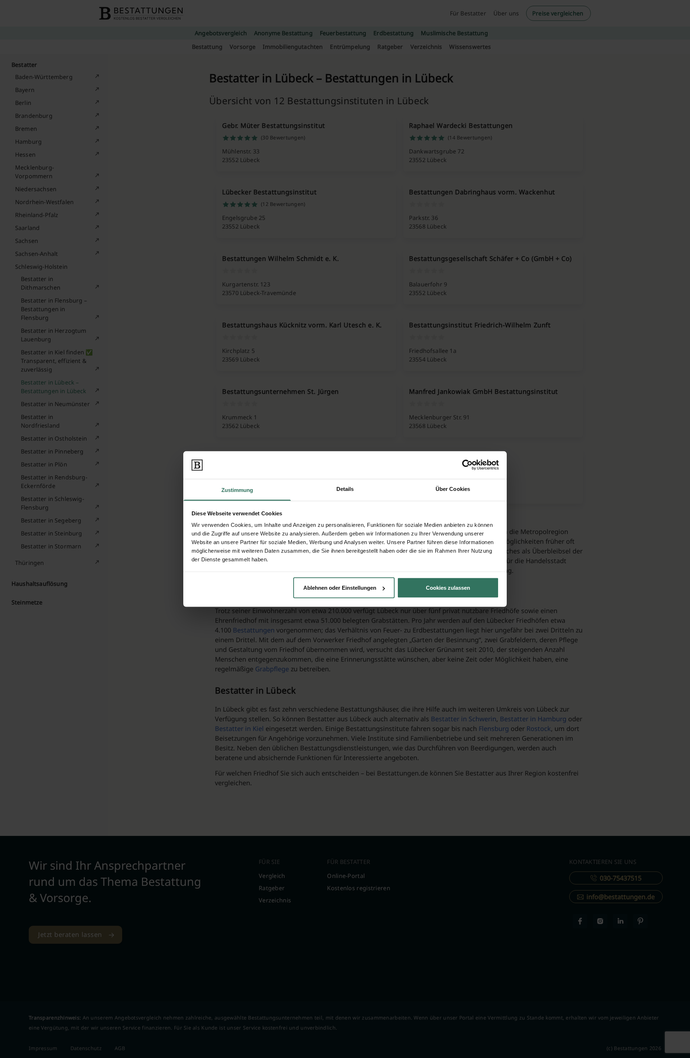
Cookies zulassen (448, 588)
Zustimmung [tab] (237, 490)
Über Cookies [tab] (453, 489)
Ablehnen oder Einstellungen (339, 588)
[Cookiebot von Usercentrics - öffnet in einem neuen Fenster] (467, 465)
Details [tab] (345, 489)
